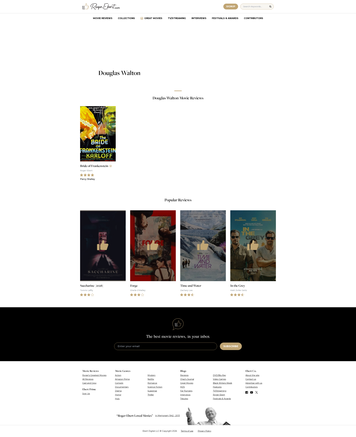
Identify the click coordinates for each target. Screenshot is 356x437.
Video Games (219, 379)
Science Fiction (155, 387)
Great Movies (153, 18)
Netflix (151, 379)
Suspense (152, 391)
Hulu (117, 398)
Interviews (198, 18)
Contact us (250, 379)
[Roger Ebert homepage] (101, 6)
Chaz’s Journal (187, 379)
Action (118, 375)
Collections (126, 18)
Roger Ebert (219, 395)
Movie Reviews (102, 18)
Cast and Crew (89, 383)
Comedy (119, 383)
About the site (252, 375)
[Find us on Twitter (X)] (256, 392)
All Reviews (87, 379)
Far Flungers (186, 391)
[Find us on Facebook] (246, 392)
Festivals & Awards (225, 18)
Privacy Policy (204, 431)
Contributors (253, 18)
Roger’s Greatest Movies (94, 375)
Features (217, 387)
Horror (118, 395)
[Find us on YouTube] (251, 392)
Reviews (184, 375)
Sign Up (86, 393)
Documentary (122, 387)
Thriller (151, 395)
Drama (118, 391)
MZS (182, 387)
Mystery (151, 375)
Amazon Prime (122, 379)
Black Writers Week (222, 383)
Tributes (184, 398)
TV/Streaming (177, 18)
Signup (230, 6)
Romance (152, 383)
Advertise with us (253, 383)
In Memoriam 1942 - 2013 (167, 415)
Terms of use (187, 431)
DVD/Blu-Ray (219, 375)
